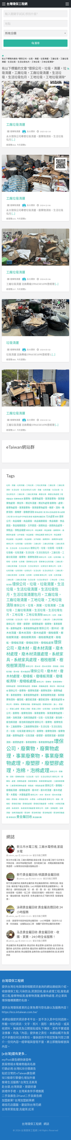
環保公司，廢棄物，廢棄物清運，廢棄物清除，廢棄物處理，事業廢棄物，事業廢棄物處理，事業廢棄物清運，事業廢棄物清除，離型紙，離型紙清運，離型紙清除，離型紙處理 (35, 695)
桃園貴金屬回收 (39, 516)
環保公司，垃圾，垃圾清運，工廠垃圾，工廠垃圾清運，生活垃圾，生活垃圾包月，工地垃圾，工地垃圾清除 (35, 580)
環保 (57, 516)
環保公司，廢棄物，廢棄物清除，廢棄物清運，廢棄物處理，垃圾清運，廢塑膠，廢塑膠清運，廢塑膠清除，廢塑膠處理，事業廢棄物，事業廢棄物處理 (35, 736)
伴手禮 (34, 1091)
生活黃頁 (31, 1082)
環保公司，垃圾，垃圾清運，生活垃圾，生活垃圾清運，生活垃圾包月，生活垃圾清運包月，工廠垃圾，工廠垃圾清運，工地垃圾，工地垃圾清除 (35, 594)
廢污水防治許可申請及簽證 (21, 516)
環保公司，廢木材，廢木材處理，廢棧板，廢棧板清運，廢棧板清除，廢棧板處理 (34, 676)
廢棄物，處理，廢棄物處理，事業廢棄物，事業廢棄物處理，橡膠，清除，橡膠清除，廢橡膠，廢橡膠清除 (35, 507)
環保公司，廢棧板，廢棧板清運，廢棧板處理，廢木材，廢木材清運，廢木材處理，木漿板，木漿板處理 (35, 790)
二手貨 (29, 1096)
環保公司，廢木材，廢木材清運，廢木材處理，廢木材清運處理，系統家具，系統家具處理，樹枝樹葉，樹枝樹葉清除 (34, 654)
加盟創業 (26, 1100)
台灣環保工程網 (17, 4)
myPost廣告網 (11, 1059)
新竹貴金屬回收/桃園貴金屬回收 (38, 874)
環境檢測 (12, 817)
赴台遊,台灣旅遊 (12, 1086)
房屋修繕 (7, 1064)
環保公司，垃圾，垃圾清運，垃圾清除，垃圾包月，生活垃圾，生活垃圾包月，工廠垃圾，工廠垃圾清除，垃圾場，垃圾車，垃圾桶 (35, 570)
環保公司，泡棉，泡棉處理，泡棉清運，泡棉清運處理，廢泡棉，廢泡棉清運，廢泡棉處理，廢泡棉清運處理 (35, 812)
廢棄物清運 (15, 131)
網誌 (46, 1124)
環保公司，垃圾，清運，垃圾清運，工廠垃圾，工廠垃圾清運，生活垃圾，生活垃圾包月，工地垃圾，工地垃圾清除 (35, 610)
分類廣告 (30, 1068)
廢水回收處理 (51, 512)
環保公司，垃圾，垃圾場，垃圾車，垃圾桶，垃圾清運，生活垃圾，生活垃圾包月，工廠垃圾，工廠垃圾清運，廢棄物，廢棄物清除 (35, 552)
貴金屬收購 (37, 817)
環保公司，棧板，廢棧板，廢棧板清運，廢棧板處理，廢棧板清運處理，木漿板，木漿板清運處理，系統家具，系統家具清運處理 (35, 803)
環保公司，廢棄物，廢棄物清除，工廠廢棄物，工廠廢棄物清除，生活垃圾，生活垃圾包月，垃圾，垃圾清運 (34, 726)
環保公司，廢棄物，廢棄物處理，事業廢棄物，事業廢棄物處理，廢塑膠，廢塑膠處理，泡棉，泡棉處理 (35, 755)
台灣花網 (35, 1104)
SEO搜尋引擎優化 (13, 1077)
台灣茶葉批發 (10, 1109)
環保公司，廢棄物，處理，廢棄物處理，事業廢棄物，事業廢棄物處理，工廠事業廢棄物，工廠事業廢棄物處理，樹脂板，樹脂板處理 (35, 781)
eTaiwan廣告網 (25, 1073)
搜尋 (36, 42)
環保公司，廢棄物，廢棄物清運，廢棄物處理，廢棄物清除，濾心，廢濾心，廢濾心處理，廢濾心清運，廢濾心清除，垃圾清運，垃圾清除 (35, 704)
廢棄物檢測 (18, 499)
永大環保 (31, 131)
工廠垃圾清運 (15, 124)
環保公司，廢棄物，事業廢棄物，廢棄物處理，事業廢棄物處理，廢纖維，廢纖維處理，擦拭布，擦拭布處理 (35, 686)
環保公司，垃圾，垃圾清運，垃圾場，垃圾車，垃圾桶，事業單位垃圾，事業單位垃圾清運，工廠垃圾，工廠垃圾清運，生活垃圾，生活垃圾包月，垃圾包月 (35, 561)
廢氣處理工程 (40, 512)
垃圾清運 (12, 343)
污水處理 (50, 516)
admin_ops (13, 855)
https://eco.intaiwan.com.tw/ (19, 1012)
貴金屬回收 (24, 817)
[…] (13, 139)
